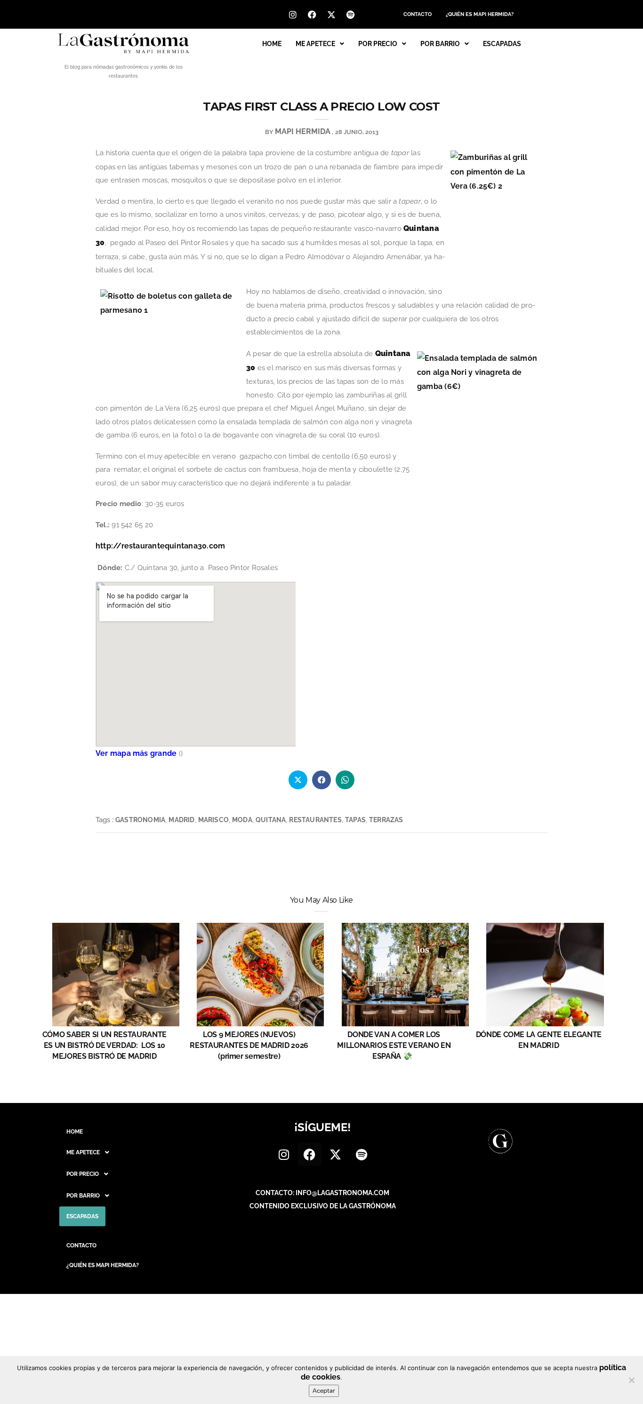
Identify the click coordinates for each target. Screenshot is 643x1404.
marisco (213, 820)
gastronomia (140, 820)
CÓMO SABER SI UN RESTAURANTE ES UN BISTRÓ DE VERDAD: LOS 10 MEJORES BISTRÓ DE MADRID (104, 1045)
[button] (320, 43)
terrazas (386, 820)
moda (242, 820)
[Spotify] (350, 14)
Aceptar (324, 1390)
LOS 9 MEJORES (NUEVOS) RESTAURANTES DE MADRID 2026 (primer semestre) (249, 1045)
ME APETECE (315, 44)
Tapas (355, 820)
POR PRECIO (377, 44)
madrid (181, 820)
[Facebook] (312, 14)
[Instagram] (292, 14)
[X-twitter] (331, 14)
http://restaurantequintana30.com (160, 545)
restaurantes (315, 820)
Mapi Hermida (302, 131)
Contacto (417, 14)
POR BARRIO (440, 44)
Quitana (271, 820)
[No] (631, 1380)
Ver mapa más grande (136, 753)
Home (271, 44)
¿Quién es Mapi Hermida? (480, 14)
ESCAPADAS (502, 44)
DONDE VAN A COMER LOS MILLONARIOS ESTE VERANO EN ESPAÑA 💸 (393, 1045)
